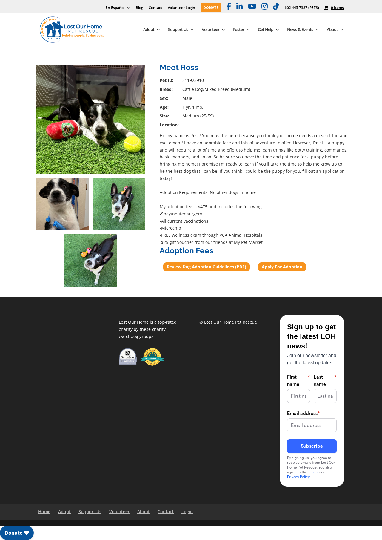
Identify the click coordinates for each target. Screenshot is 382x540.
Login (187, 511)
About (332, 29)
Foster (238, 29)
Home (44, 511)
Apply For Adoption (282, 267)
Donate (210, 8)
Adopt (148, 29)
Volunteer (210, 29)
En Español (115, 8)
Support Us (178, 29)
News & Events (300, 29)
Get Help (265, 29)
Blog (139, 8)
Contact (155, 8)
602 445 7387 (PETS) (302, 8)
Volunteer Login (181, 8)
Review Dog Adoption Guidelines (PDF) (206, 267)
